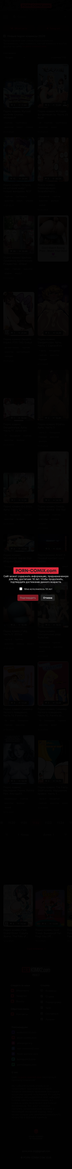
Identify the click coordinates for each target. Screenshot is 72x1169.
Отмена (47, 597)
